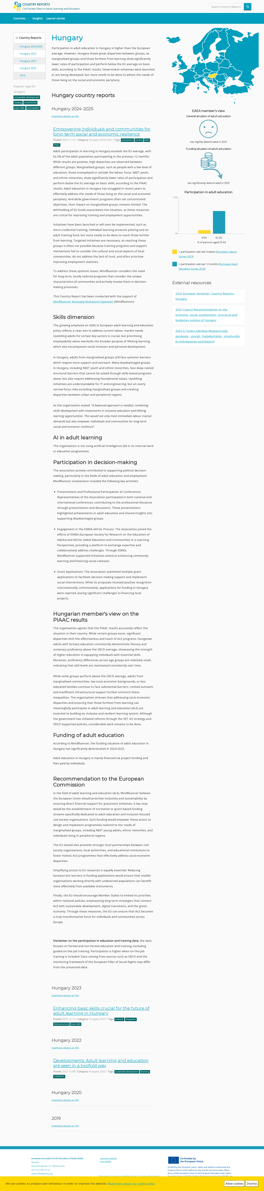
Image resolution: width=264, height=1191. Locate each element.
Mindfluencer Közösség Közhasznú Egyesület (83, 301)
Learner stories (55, 18)
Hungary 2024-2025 (31, 46)
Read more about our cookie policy (131, 1183)
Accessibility (105, 1161)
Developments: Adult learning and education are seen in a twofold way (100, 1063)
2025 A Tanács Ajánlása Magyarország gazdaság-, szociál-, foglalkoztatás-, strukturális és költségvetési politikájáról (207, 336)
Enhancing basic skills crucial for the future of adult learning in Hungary (101, 1011)
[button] (21, 18)
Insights (38, 18)
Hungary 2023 (28, 53)
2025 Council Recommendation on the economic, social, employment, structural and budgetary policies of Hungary (206, 315)
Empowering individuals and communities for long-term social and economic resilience (101, 131)
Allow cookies (235, 1183)
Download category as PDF (65, 116)
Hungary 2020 (28, 68)
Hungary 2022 (28, 61)
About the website (108, 1158)
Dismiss (252, 1183)
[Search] (247, 6)
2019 (22, 75)
